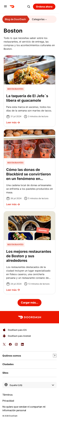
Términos (7, 394)
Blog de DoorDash (15, 19)
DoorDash (13, 416)
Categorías (38, 19)
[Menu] (5, 7)
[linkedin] (22, 345)
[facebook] (10, 345)
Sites (5, 372)
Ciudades (8, 364)
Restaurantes (15, 89)
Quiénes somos (11, 355)
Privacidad (8, 400)
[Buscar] (29, 6)
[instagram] (16, 345)
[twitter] (4, 345)
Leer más (11, 122)
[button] (29, 91)
